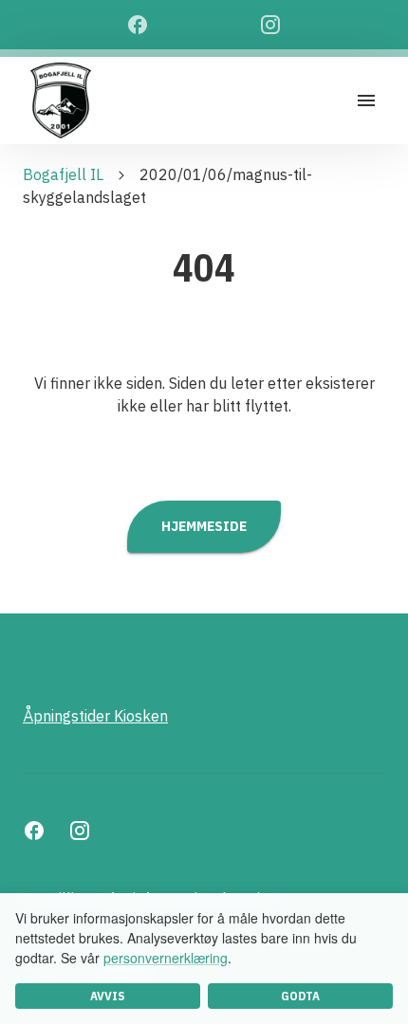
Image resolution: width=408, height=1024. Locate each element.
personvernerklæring (165, 957)
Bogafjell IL (63, 174)
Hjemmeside (204, 526)
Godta (300, 996)
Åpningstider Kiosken (95, 715)
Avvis (107, 996)
